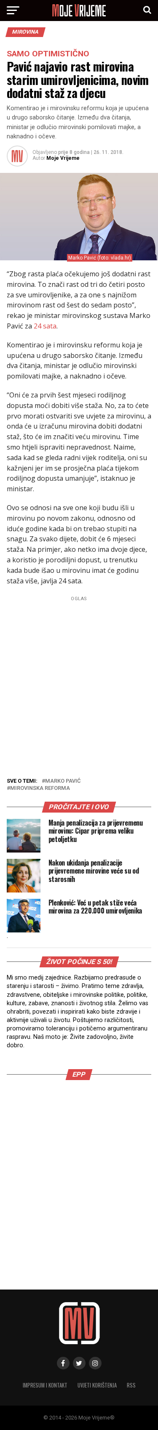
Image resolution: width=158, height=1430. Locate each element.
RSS (131, 1385)
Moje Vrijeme (63, 158)
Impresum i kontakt (45, 1385)
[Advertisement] (79, 683)
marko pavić (62, 781)
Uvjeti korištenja (97, 1385)
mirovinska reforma (40, 788)
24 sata (45, 326)
